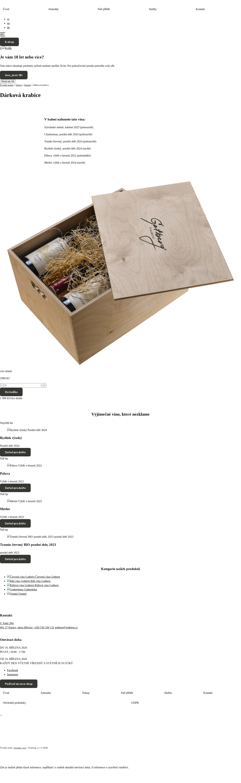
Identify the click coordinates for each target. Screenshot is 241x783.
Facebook (12, 670)
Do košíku (11, 392)
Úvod (6, 9)
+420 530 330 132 (44, 627)
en (8, 23)
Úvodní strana (6, 85)
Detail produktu (15, 452)
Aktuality (53, 9)
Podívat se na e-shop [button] (18, 684)
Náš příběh (104, 9)
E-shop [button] (9, 42)
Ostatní (27, 85)
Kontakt (200, 9)
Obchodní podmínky (14, 702)
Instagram (12, 674)
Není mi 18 (7, 81)
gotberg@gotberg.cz (66, 627)
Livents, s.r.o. (20, 748)
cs (8, 18)
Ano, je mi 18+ (14, 75)
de (8, 27)
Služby (153, 9)
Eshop (19, 85)
